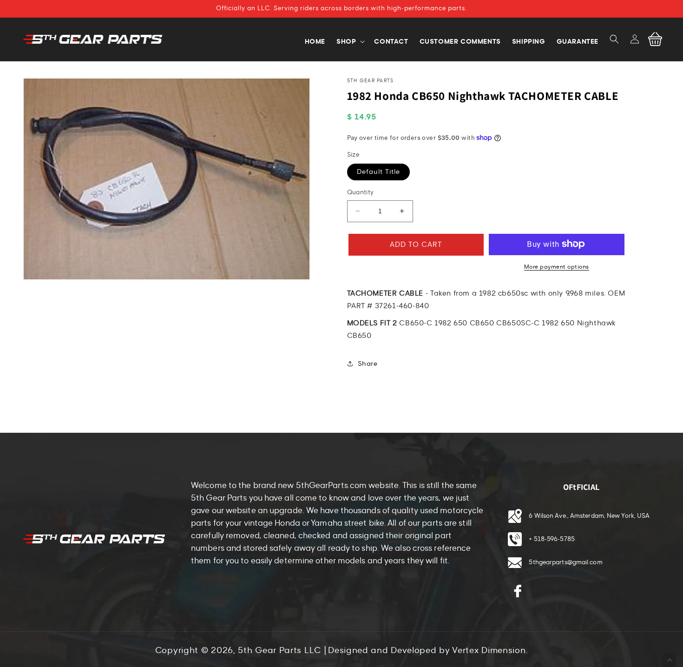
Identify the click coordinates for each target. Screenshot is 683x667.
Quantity (360, 192)
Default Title (378, 172)
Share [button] (368, 364)
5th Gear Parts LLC (279, 650)
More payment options (556, 266)
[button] (614, 39)
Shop (346, 41)
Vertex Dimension (488, 650)
